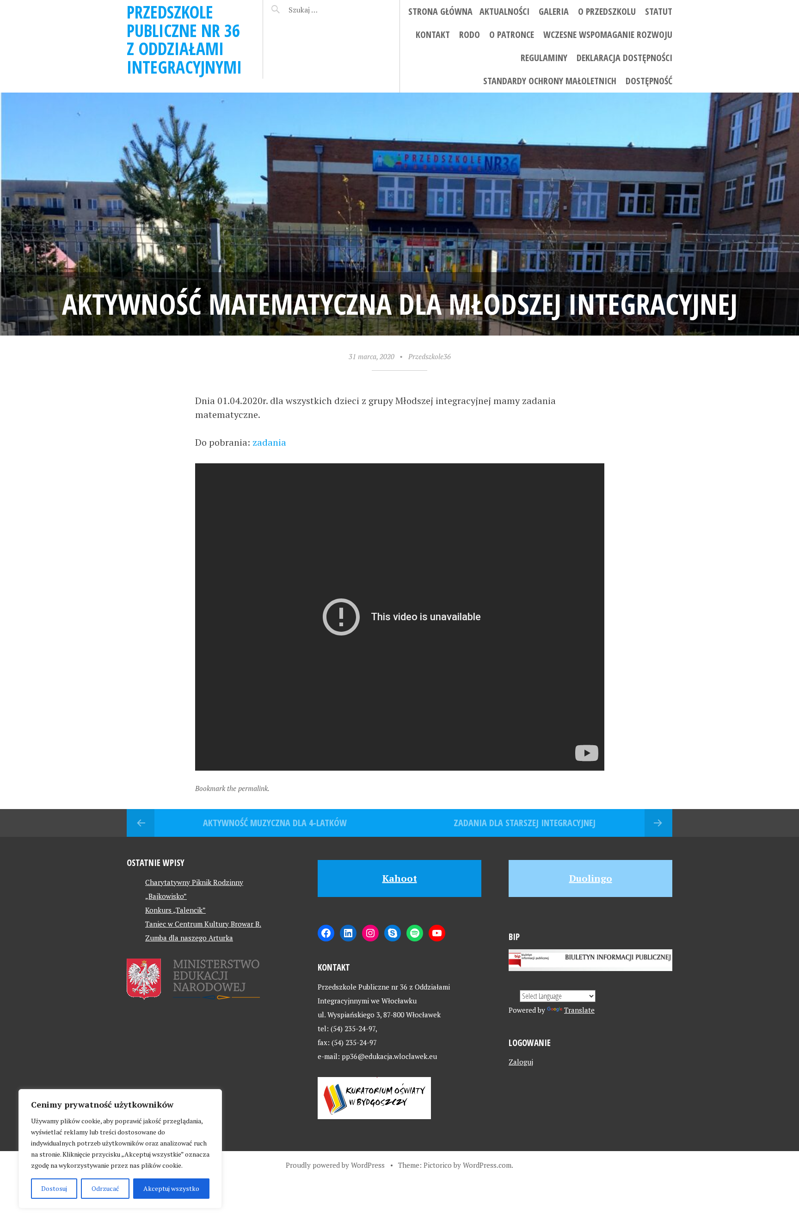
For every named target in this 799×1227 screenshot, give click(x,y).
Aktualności (504, 11)
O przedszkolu (607, 11)
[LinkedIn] (348, 933)
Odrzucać (105, 1188)
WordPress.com (487, 1165)
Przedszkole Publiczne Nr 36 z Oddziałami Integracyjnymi (184, 39)
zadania (269, 442)
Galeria (554, 11)
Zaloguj (521, 1061)
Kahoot (399, 878)
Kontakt (433, 34)
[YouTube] (437, 933)
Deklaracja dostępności (624, 57)
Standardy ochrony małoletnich (549, 81)
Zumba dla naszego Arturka (189, 937)
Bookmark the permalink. (232, 788)
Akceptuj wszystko (171, 1188)
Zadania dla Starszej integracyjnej (525, 822)
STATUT (658, 11)
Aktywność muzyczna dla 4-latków (275, 822)
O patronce (511, 34)
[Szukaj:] (326, 9)
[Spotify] (414, 933)
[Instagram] (370, 933)
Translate (579, 1010)
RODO (469, 34)
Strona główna (440, 11)
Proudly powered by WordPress (335, 1165)
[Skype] (392, 933)
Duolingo (590, 878)
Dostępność (649, 81)
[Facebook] (326, 933)
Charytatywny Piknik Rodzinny (194, 882)
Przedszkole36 (429, 356)
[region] (120, 1148)
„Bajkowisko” (166, 896)
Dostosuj (54, 1188)
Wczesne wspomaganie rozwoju (607, 34)
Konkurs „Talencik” (175, 910)
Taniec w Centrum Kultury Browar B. (203, 923)
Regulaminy (544, 57)
